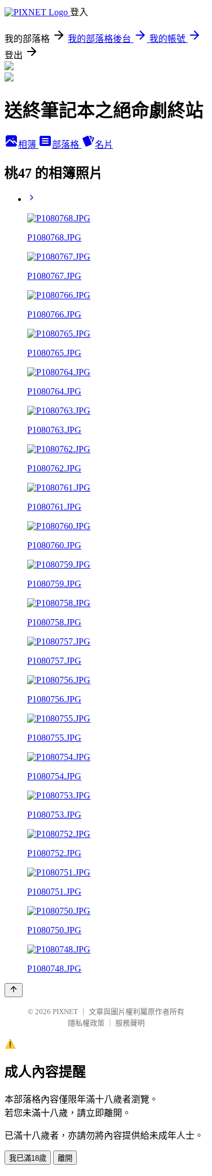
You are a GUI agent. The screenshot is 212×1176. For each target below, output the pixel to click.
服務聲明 (130, 1023)
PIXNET (65, 1011)
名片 (104, 144)
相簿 (28, 144)
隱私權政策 (86, 1023)
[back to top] (14, 990)
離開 (65, 1158)
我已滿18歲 (27, 1158)
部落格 (66, 144)
